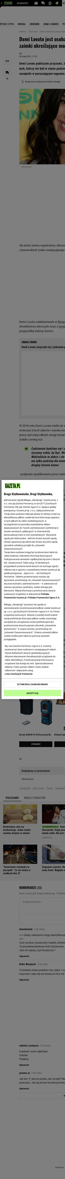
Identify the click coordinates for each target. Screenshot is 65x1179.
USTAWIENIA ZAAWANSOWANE (32, 684)
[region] (32, 589)
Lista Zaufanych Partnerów (18, 674)
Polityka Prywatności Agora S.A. (44, 597)
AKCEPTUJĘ (32, 693)
